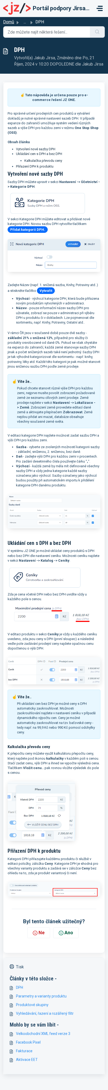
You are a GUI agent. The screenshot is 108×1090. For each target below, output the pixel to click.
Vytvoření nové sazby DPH (35, 149)
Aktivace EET (27, 1059)
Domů (8, 21)
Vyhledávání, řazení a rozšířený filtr (45, 1013)
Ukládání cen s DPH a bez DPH (39, 154)
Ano (68, 932)
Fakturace (24, 1051)
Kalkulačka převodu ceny (43, 161)
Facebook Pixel (28, 1042)
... (25, 21)
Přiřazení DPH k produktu (34, 166)
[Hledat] (97, 32)
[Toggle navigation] (99, 8)
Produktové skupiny (32, 1005)
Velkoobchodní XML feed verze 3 (43, 1034)
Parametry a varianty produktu (41, 996)
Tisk (20, 966)
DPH (19, 987)
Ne (42, 932)
